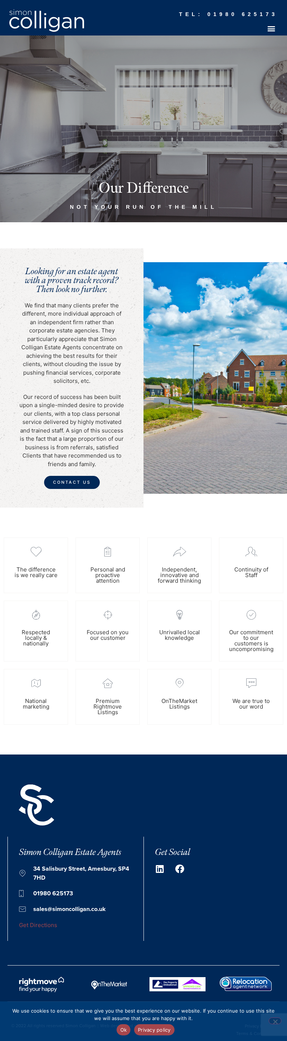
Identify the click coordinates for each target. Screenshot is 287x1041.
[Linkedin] (159, 868)
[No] (275, 1020)
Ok (123, 1030)
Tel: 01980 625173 (228, 14)
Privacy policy (154, 1030)
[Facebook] (179, 868)
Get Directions (38, 925)
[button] (271, 28)
